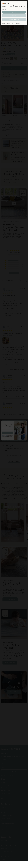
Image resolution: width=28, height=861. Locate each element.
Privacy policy (6, 23)
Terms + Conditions (15, 23)
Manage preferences (14, 19)
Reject (14, 15)
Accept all (14, 12)
